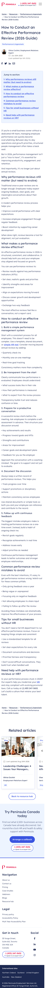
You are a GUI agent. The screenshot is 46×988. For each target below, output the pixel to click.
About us (6, 880)
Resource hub (8, 901)
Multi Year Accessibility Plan (14, 921)
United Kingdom (32, 973)
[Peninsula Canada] (9, 4)
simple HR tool (11, 344)
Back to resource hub (22, 796)
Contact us (6, 883)
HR (38, 682)
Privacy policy (8, 914)
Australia (5, 977)
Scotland (20, 973)
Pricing (5, 887)
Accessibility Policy (10, 918)
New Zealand (16, 977)
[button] (2, 63)
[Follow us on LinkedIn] (35, 944)
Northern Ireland (9, 973)
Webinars (6, 894)
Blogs (4, 898)
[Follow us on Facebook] (35, 938)
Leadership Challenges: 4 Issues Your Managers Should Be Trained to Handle (17, 771)
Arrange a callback (22, 839)
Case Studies (7, 891)
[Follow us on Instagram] (35, 955)
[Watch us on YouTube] (35, 949)
